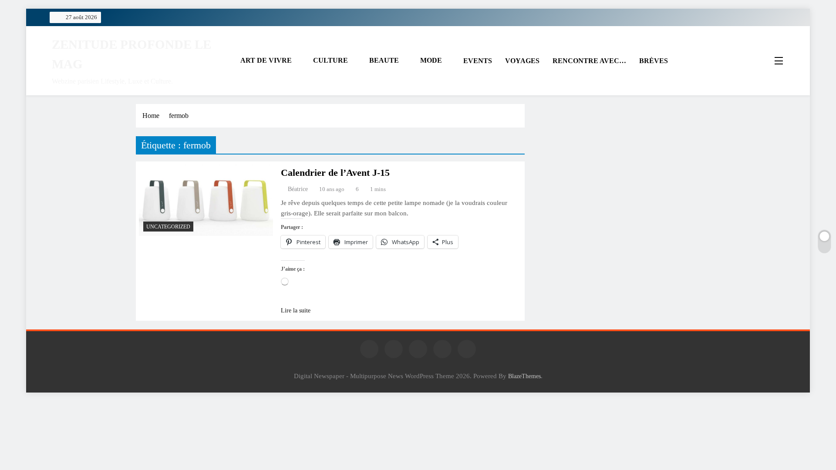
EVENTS (477, 60)
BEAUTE (384, 60)
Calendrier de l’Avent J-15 (335, 172)
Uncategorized (168, 227)
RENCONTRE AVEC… (589, 60)
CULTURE (330, 60)
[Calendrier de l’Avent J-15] (206, 200)
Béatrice (298, 189)
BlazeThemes (524, 376)
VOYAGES (522, 60)
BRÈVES (653, 60)
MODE (431, 60)
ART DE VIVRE (266, 60)
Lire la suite (295, 310)
